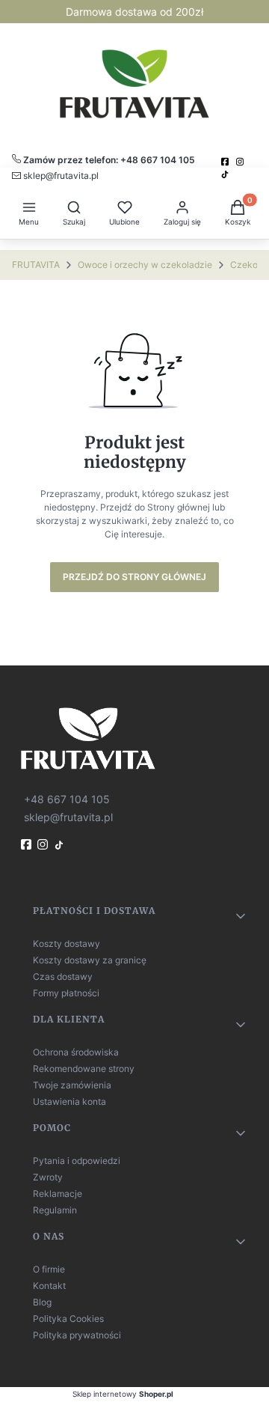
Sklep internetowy (122, 1393)
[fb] (27, 844)
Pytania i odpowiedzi (76, 1160)
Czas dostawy (63, 976)
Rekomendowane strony (83, 1068)
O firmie (49, 1269)
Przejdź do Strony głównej (134, 576)
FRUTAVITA (36, 264)
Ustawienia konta (69, 1101)
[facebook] (226, 161)
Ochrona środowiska (76, 1052)
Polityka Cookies (68, 1318)
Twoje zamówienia (72, 1085)
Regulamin (55, 1210)
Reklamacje (57, 1193)
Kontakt (49, 1285)
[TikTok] (226, 174)
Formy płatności (66, 993)
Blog (42, 1302)
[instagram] (241, 161)
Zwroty (48, 1177)
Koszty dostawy (66, 943)
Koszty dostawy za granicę (89, 960)
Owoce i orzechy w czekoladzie (145, 264)
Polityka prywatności (77, 1335)
